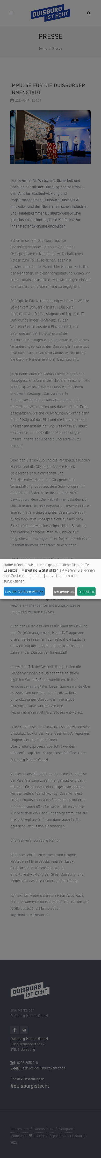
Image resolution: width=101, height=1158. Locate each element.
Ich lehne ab (64, 591)
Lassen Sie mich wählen (24, 591)
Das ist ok (86, 591)
